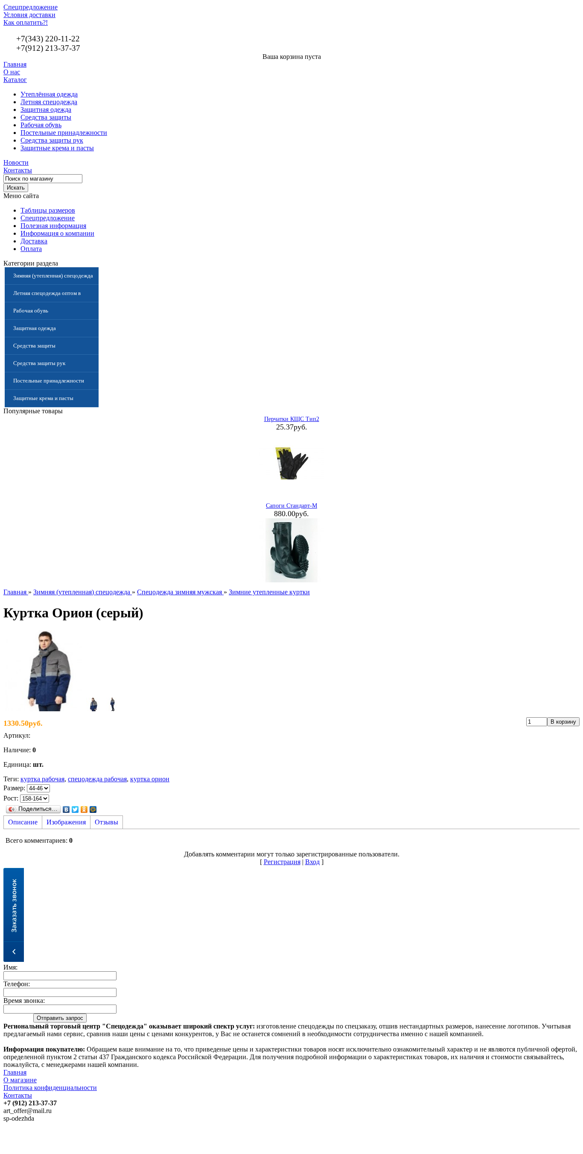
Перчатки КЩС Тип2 (291, 419)
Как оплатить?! (25, 22)
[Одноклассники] (84, 809)
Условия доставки (29, 14)
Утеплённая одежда (49, 94)
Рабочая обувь (40, 125)
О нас (11, 72)
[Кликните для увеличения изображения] (44, 670)
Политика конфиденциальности (50, 1087)
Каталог (15, 79)
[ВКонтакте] (66, 809)
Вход (312, 861)
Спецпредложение (30, 7)
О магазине (20, 1080)
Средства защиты (45, 117)
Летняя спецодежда (48, 101)
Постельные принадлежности (63, 132)
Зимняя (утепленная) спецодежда (53, 275)
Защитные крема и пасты (57, 148)
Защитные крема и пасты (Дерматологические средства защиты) (49, 401)
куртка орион (149, 779)
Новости (16, 162)
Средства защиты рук (51, 140)
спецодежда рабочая (97, 779)
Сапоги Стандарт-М (291, 506)
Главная (14, 64)
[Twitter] (75, 809)
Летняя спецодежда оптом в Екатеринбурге (47, 296)
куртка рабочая (42, 779)
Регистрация (282, 861)
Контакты (17, 170)
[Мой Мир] (93, 809)
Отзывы (106, 822)
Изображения (66, 822)
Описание (23, 822)
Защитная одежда (45, 109)
